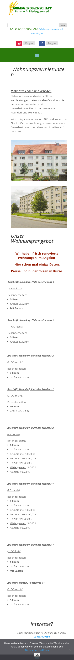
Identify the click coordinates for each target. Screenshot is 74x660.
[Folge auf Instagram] (19, 43)
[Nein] (69, 649)
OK (37, 654)
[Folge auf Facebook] (42, 43)
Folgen (29, 43)
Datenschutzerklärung (37, 650)
